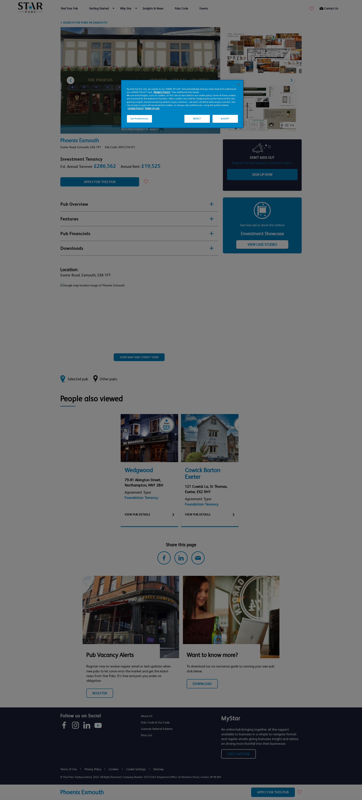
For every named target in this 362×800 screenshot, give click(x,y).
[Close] (238, 84)
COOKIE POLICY (136, 108)
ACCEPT (225, 118)
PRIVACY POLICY (161, 92)
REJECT (197, 118)
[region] (182, 104)
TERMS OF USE (152, 108)
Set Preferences (139, 118)
